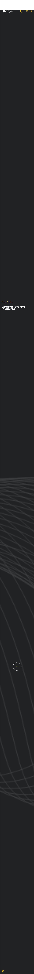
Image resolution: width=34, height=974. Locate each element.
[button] (3, 971)
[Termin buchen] (26, 11)
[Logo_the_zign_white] (8, 10)
